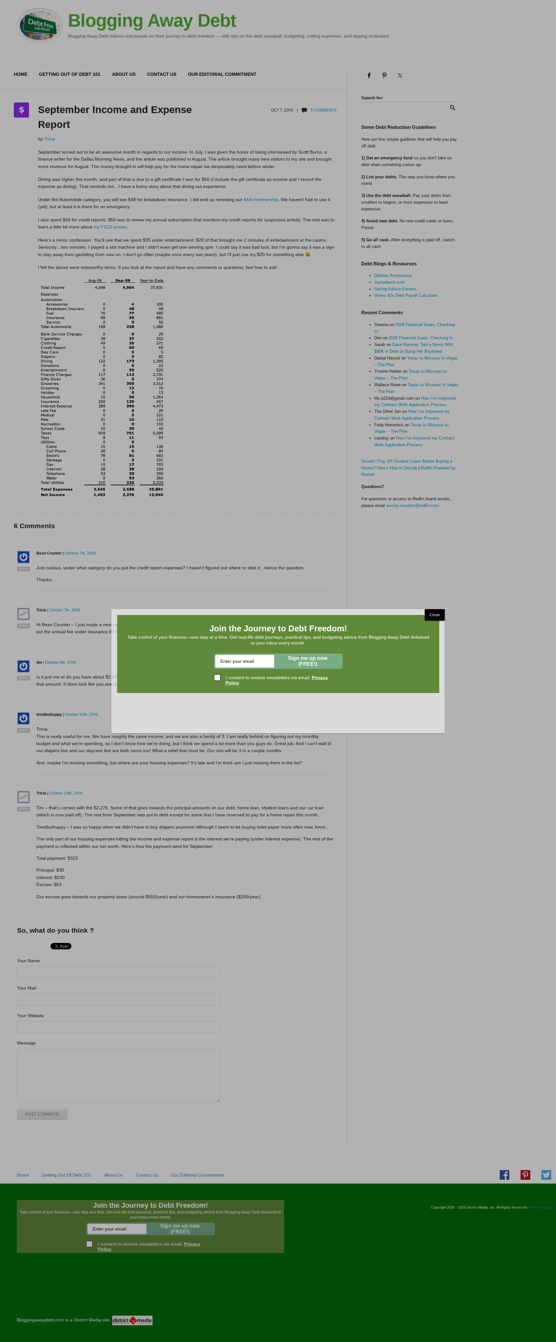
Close (435, 615)
